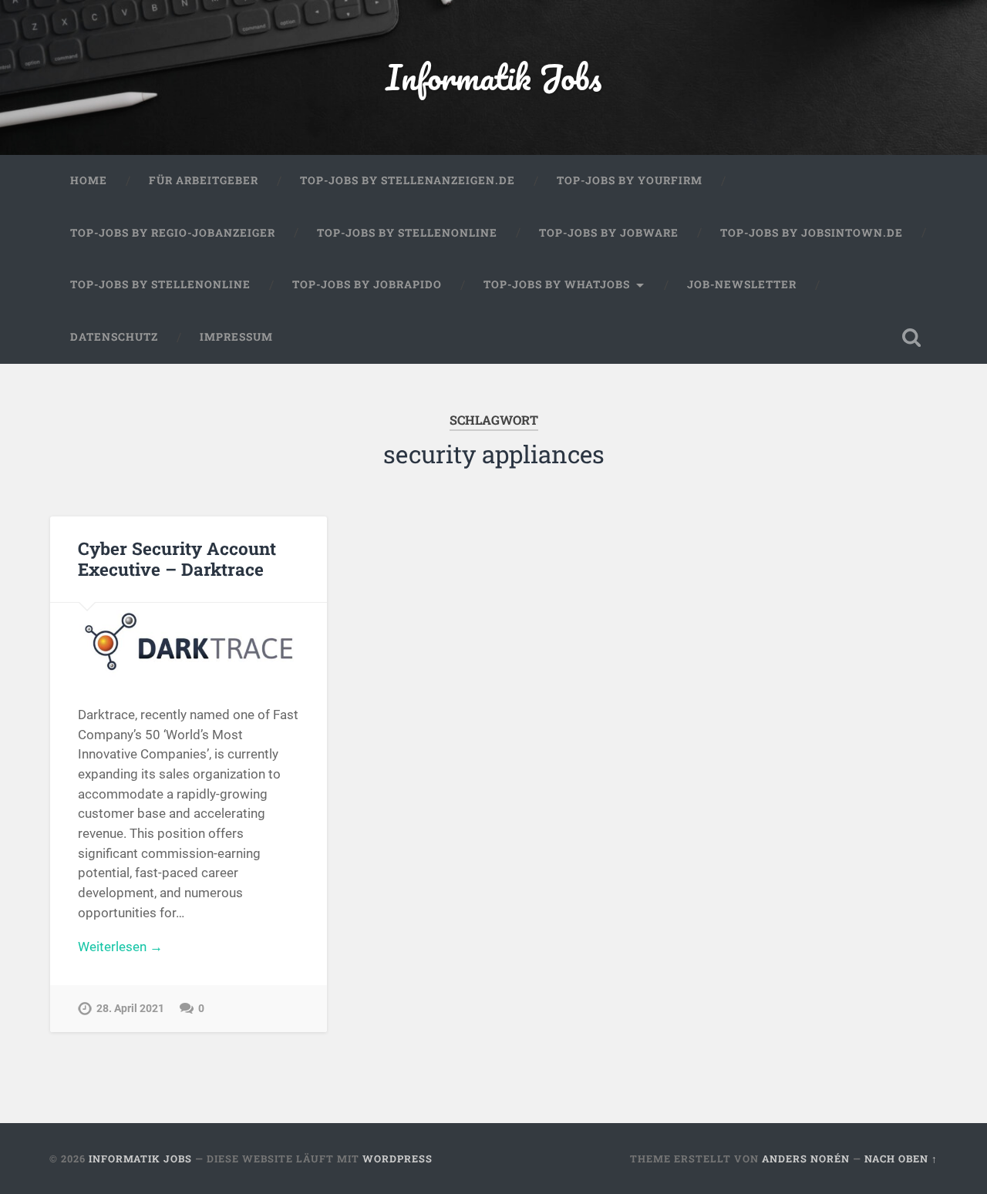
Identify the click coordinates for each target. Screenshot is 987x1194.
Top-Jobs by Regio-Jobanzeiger (172, 233)
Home (88, 180)
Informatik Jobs (493, 76)
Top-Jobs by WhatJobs (556, 284)
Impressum (236, 337)
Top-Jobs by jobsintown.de (811, 233)
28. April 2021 (130, 1008)
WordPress (397, 1158)
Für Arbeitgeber (203, 180)
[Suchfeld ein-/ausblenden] (911, 337)
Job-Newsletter (742, 284)
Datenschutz (114, 337)
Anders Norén (806, 1158)
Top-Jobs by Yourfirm (629, 180)
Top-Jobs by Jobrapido (367, 284)
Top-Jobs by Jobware (609, 233)
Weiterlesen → (120, 946)
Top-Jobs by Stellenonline (407, 233)
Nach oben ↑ (901, 1158)
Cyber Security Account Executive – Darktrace (177, 558)
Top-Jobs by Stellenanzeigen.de (407, 180)
